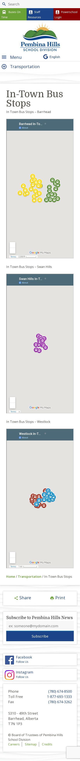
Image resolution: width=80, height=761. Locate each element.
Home (10, 576)
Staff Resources (34, 14)
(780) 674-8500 (60, 691)
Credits (47, 744)
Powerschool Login (66, 14)
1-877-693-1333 (59, 696)
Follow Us (24, 674)
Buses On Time (11, 14)
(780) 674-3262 (60, 701)
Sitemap (31, 744)
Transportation (29, 576)
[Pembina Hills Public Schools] (40, 37)
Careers (14, 744)
